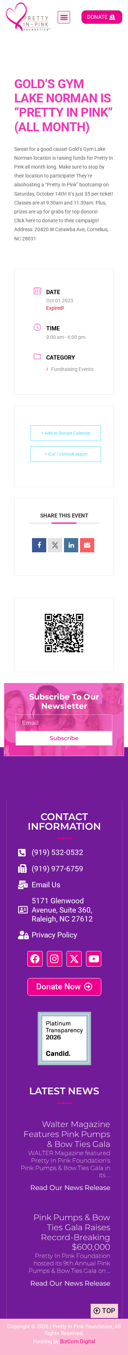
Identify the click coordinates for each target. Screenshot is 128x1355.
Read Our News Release (70, 1187)
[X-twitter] (74, 958)
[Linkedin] (71, 545)
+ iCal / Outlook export (65, 454)
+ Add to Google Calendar (66, 433)
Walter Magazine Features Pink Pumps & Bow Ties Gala (66, 1134)
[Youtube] (93, 958)
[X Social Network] (55, 545)
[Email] (87, 545)
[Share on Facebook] (39, 545)
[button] (64, 17)
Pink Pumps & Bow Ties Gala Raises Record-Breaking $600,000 (71, 1232)
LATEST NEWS (64, 1095)
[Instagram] (54, 958)
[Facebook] (35, 958)
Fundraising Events (72, 369)
